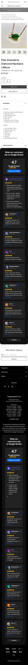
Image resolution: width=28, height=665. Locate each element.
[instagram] (12, 386)
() (26, 2)
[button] (14, 103)
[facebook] (8, 386)
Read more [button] (8, 225)
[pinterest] (5, 386)
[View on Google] (6, 214)
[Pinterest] (5, 97)
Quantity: (3, 78)
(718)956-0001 (15, 419)
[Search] (1, 6)
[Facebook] (2, 97)
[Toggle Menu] (2, 2)
